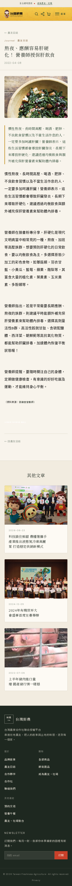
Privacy (36, 880)
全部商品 (44, 759)
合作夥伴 (10, 774)
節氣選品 (44, 767)
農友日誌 (10, 767)
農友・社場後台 (14, 821)
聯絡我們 (10, 788)
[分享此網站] (43, 14)
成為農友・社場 (44, 3)
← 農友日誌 (11, 32)
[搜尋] (36, 14)
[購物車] (48, 14)
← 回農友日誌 (12, 441)
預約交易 (10, 806)
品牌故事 (10, 759)
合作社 (8, 781)
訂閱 (61, 855)
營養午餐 (10, 813)
